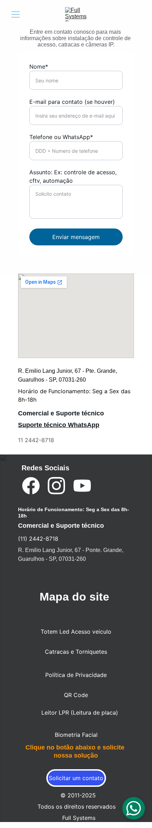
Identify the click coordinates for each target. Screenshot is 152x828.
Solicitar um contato (76, 778)
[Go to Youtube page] (82, 485)
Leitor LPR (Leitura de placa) (79, 712)
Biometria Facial (76, 734)
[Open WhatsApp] (133, 808)
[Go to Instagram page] (56, 485)
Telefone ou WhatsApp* (61, 136)
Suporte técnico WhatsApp (58, 424)
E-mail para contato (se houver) (72, 101)
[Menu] (15, 14)
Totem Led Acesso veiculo (76, 631)
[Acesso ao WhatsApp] (66, 445)
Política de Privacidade (76, 674)
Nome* (38, 66)
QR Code (76, 694)
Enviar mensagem (76, 236)
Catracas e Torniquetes (76, 651)
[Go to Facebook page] (31, 485)
